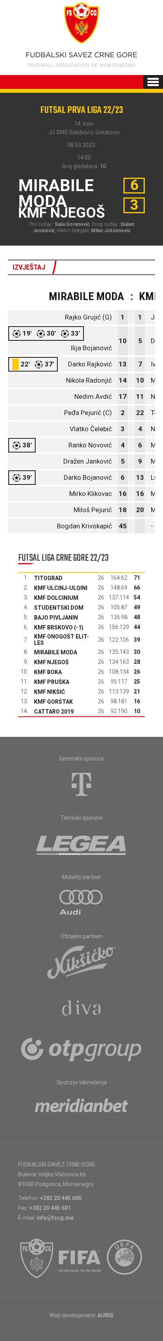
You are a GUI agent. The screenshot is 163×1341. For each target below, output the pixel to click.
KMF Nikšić (49, 692)
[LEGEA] (81, 843)
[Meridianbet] (81, 1108)
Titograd (48, 578)
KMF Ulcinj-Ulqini (60, 588)
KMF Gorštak (53, 702)
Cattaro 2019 (54, 711)
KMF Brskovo (53, 627)
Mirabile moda (55, 652)
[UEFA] (125, 1258)
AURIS (105, 1315)
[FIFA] (80, 1258)
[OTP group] (81, 1049)
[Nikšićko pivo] (81, 962)
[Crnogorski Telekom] (81, 784)
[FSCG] (36, 1258)
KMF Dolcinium (56, 598)
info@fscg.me (55, 1218)
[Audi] (81, 902)
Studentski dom (58, 608)
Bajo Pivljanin (56, 617)
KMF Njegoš (51, 662)
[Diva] (82, 1009)
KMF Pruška (51, 682)
